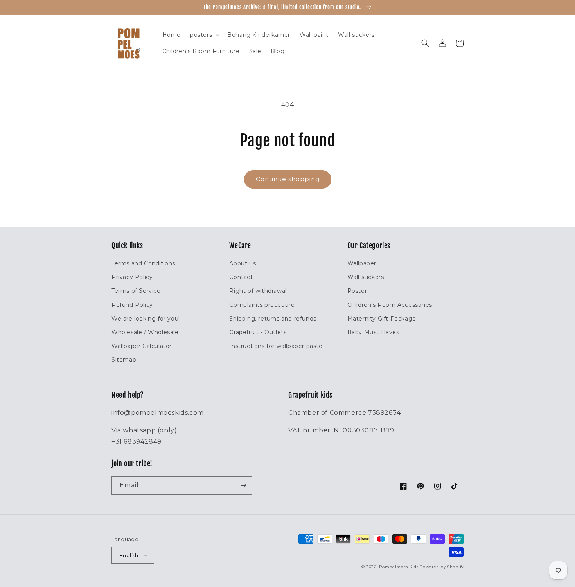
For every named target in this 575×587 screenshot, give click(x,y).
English (129, 555)
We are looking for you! (145, 318)
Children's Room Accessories (389, 304)
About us (242, 263)
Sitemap (123, 359)
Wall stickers (365, 277)
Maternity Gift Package (381, 318)
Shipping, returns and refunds (272, 318)
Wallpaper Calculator (141, 345)
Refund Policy (132, 304)
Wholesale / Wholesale (145, 332)
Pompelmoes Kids (399, 566)
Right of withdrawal (257, 290)
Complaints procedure (262, 304)
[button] (204, 35)
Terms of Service (136, 290)
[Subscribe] (243, 485)
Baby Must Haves (373, 332)
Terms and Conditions (143, 263)
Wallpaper (361, 263)
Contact (241, 277)
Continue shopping (288, 179)
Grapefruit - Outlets (257, 332)
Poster (357, 290)
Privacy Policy (132, 277)
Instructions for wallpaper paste (275, 345)
